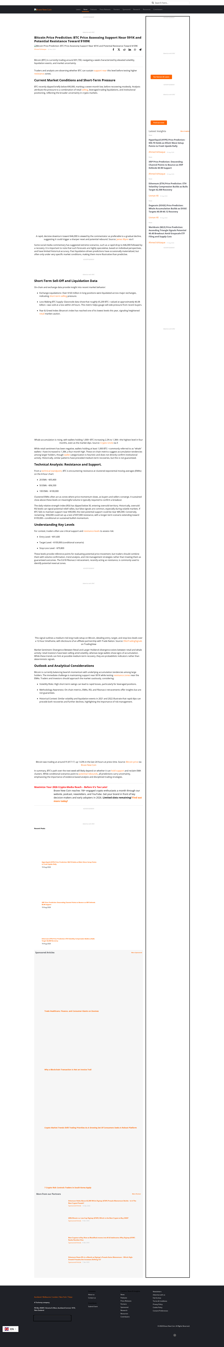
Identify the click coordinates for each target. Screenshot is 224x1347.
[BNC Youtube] (53, 1318)
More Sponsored (136, 952)
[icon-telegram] (40, 1318)
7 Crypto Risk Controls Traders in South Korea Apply (67, 1187)
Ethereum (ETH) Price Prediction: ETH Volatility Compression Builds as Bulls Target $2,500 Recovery (168, 186)
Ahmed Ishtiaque (40, 49)
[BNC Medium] (57, 1318)
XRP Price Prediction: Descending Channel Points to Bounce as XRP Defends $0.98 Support (166, 164)
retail (42, 313)
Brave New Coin (88, 765)
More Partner (136, 1194)
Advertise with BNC (88, 32)
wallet (67, 454)
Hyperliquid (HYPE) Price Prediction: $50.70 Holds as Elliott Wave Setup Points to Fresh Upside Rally (167, 142)
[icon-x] (48, 1318)
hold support (118, 770)
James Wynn (122, 239)
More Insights (184, 131)
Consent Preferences (160, 1311)
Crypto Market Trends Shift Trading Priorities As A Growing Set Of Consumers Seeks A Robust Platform (90, 1127)
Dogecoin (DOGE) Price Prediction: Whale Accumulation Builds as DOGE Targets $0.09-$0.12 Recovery (168, 208)
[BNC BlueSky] (61, 1318)
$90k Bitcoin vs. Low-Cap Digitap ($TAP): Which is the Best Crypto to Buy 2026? (98, 1218)
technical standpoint (52, 470)
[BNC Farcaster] (65, 1318)
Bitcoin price (132, 761)
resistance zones (122, 675)
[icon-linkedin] (44, 1318)
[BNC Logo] (58, 1292)
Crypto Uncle (106, 442)
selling (85, 89)
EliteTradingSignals (133, 641)
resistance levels (91, 531)
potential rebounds (88, 773)
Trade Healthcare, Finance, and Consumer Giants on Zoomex (71, 1011)
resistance (39, 73)
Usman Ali (154, 195)
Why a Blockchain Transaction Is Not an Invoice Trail (67, 1069)
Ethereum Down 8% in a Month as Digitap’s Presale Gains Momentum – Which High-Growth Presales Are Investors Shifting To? (100, 1258)
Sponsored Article (74, 1206)
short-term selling (58, 296)
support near (100, 70)
